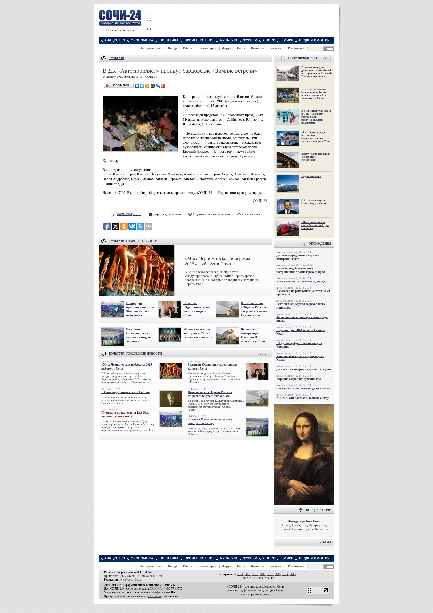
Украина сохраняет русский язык (299, 379)
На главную (251, 214)
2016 (270, 574)
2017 (263, 574)
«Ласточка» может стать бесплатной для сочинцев (315, 225)
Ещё (260, 353)
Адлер (285, 525)
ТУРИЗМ (250, 40)
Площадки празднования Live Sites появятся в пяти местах (140, 309)
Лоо (304, 525)
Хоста (296, 525)
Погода (172, 48)
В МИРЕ (286, 40)
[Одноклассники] (147, 85)
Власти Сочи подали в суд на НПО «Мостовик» (315, 156)
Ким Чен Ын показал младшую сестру (302, 398)
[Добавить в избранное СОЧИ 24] (149, 26)
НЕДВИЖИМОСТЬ (314, 40)
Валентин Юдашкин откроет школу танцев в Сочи (197, 309)
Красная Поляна (291, 529)
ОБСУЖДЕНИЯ (320, 244)
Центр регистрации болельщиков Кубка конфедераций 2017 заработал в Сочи (314, 93)
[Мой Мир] (152, 85)
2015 (278, 574)
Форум (226, 48)
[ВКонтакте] (137, 85)
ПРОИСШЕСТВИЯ (198, 40)
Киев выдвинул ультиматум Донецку (301, 281)
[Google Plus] (163, 85)
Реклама (275, 48)
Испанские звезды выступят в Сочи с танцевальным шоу (197, 333)
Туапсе (309, 529)
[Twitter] (142, 85)
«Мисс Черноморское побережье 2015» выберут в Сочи (218, 261)
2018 (255, 574)
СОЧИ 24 (260, 201)
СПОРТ (269, 40)
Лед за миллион (311, 176)
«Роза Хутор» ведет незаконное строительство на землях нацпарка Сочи (315, 137)
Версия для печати (167, 214)
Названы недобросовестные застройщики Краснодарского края (300, 270)
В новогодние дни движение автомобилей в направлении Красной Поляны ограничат (316, 72)
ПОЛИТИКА (168, 40)
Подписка (257, 48)
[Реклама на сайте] (304, 503)
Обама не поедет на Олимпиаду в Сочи (314, 202)
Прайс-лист (111, 576)
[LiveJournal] (158, 85)
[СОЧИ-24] (120, 25)
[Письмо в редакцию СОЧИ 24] (149, 30)
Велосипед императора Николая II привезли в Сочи (253, 335)
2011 (252, 578)
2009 (267, 578)
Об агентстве (295, 48)
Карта (241, 48)
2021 (248, 574)
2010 (260, 578)
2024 (240, 574)
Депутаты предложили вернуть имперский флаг (297, 257)
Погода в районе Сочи (304, 521)
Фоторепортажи (151, 48)
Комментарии (207, 48)
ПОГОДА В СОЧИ (318, 510)
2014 (285, 574)
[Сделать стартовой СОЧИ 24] (149, 18)
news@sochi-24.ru (130, 579)
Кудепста (321, 529)
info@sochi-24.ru (151, 576)
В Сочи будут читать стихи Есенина (125, 392)
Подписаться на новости (211, 214)
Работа (187, 48)
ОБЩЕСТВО (115, 40)
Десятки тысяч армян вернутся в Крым (303, 369)
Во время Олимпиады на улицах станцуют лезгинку (138, 335)
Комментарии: (129, 214)
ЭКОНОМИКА (142, 40)
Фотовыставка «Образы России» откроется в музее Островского (254, 309)
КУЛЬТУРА (228, 40)
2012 (245, 578)
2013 (293, 574)
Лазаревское (317, 525)
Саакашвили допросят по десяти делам (303, 388)
